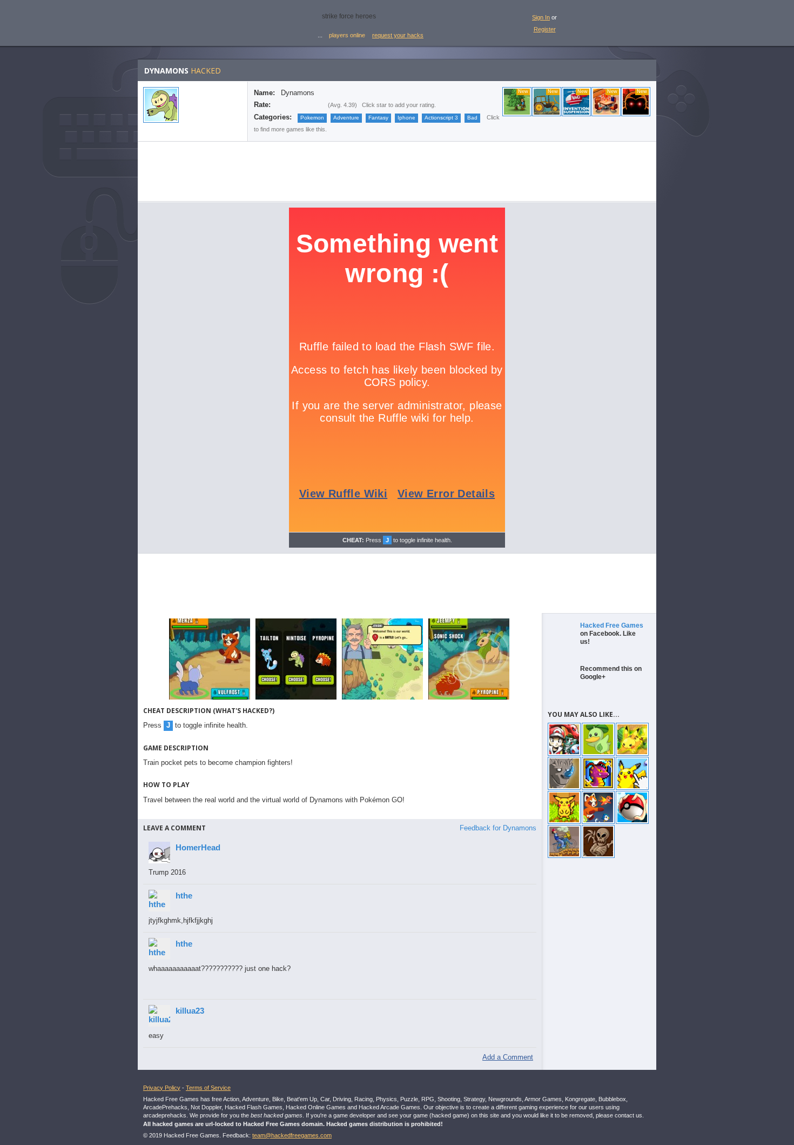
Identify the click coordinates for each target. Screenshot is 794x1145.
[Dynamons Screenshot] (209, 699)
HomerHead (198, 847)
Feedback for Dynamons (498, 828)
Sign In (541, 17)
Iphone (406, 118)
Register (545, 29)
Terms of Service (208, 1087)
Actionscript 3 (441, 118)
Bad (472, 118)
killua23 (190, 1010)
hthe (184, 895)
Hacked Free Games (611, 625)
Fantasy (378, 118)
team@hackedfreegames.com (292, 1135)
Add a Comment (507, 1057)
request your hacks (397, 35)
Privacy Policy (161, 1087)
